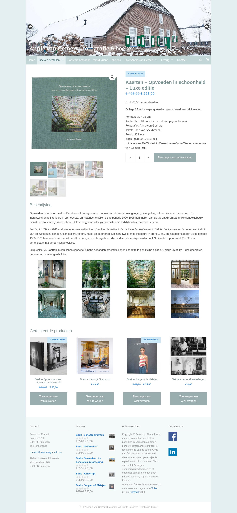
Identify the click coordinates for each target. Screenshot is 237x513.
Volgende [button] (206, 27)
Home (31, 60)
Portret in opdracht (78, 60)
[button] (112, 77)
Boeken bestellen (49, 60)
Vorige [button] (30, 27)
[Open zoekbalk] (200, 60)
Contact (181, 60)
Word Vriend (100, 60)
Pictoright (134, 492)
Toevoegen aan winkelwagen (175, 157)
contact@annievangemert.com (46, 452)
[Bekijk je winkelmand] (207, 60)
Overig (165, 60)
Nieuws (116, 60)
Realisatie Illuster (148, 507)
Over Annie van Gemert (139, 60)
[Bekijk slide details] (118, 28)
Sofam (154, 488)
